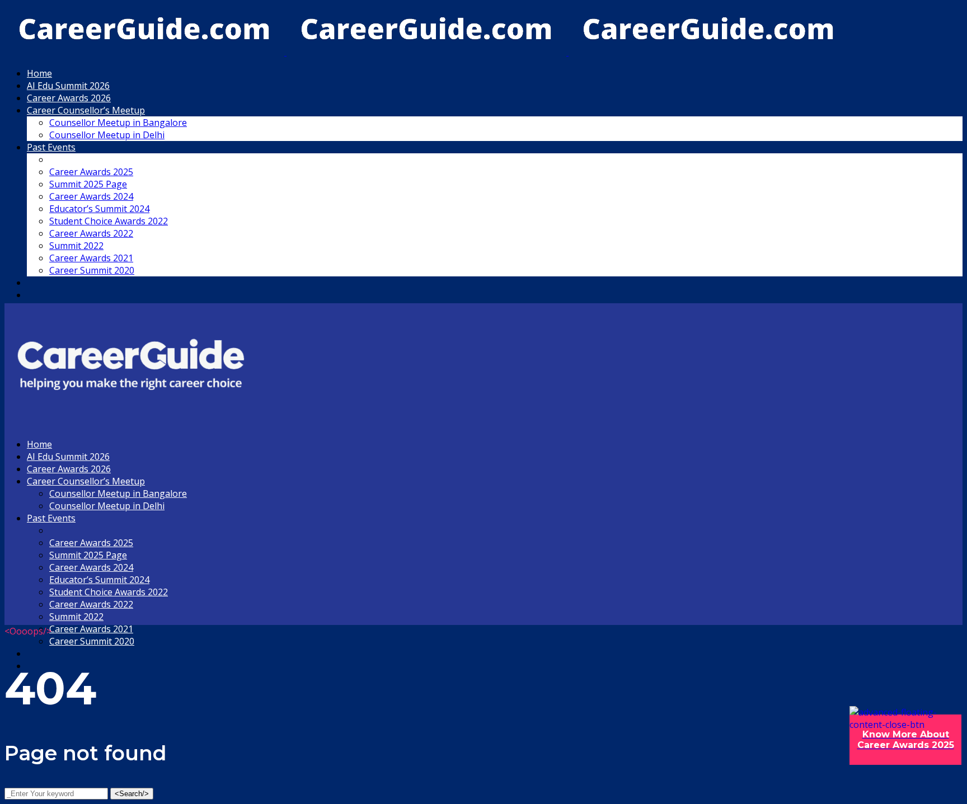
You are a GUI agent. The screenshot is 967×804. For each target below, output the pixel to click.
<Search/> (132, 793)
